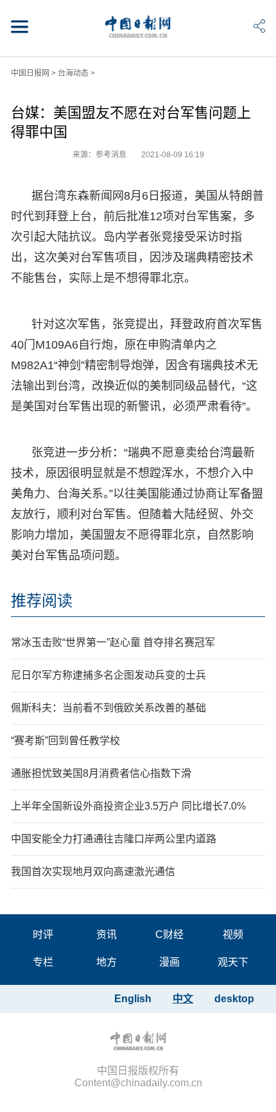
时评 (43, 934)
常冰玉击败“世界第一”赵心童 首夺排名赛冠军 (113, 642)
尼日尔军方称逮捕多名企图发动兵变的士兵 (108, 675)
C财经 (169, 934)
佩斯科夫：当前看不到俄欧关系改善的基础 (108, 707)
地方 (106, 962)
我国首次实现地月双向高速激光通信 (93, 871)
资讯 (106, 934)
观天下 (233, 962)
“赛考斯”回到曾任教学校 (65, 740)
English (132, 998)
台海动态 (73, 73)
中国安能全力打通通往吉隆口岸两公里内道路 (113, 838)
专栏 (43, 962)
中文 (183, 998)
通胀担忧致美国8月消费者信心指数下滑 (101, 773)
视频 (233, 934)
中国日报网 (30, 73)
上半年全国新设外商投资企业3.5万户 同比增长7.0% (128, 806)
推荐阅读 (42, 600)
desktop (234, 998)
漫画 (169, 962)
